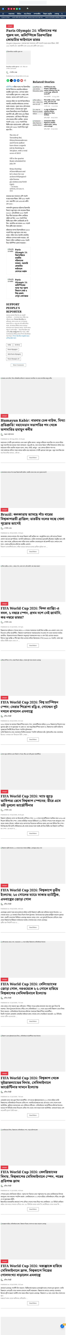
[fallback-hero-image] (38, 89)
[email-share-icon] (21, 81)
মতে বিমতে (27, 14)
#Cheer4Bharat (16, 171)
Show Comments (18, 365)
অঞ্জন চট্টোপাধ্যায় (9, 434)
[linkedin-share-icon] (18, 81)
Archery (17, 345)
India (9, 345)
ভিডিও (19, 14)
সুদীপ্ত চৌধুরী (7, 716)
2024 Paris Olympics (14, 354)
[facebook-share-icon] (14, 81)
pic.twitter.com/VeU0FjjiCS (18, 183)
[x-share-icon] (11, 81)
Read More (33, 458)
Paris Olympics (12, 349)
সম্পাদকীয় (37, 14)
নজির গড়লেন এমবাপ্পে (32, 1293)
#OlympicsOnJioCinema (18, 178)
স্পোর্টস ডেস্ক (13, 72)
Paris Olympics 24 (13, 359)
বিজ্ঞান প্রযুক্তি (47, 14)
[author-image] (7, 72)
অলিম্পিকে (9, 86)
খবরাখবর (11, 14)
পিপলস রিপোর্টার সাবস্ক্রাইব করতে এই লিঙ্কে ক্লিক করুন (17, 337)
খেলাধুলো (58, 14)
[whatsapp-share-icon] (8, 81)
